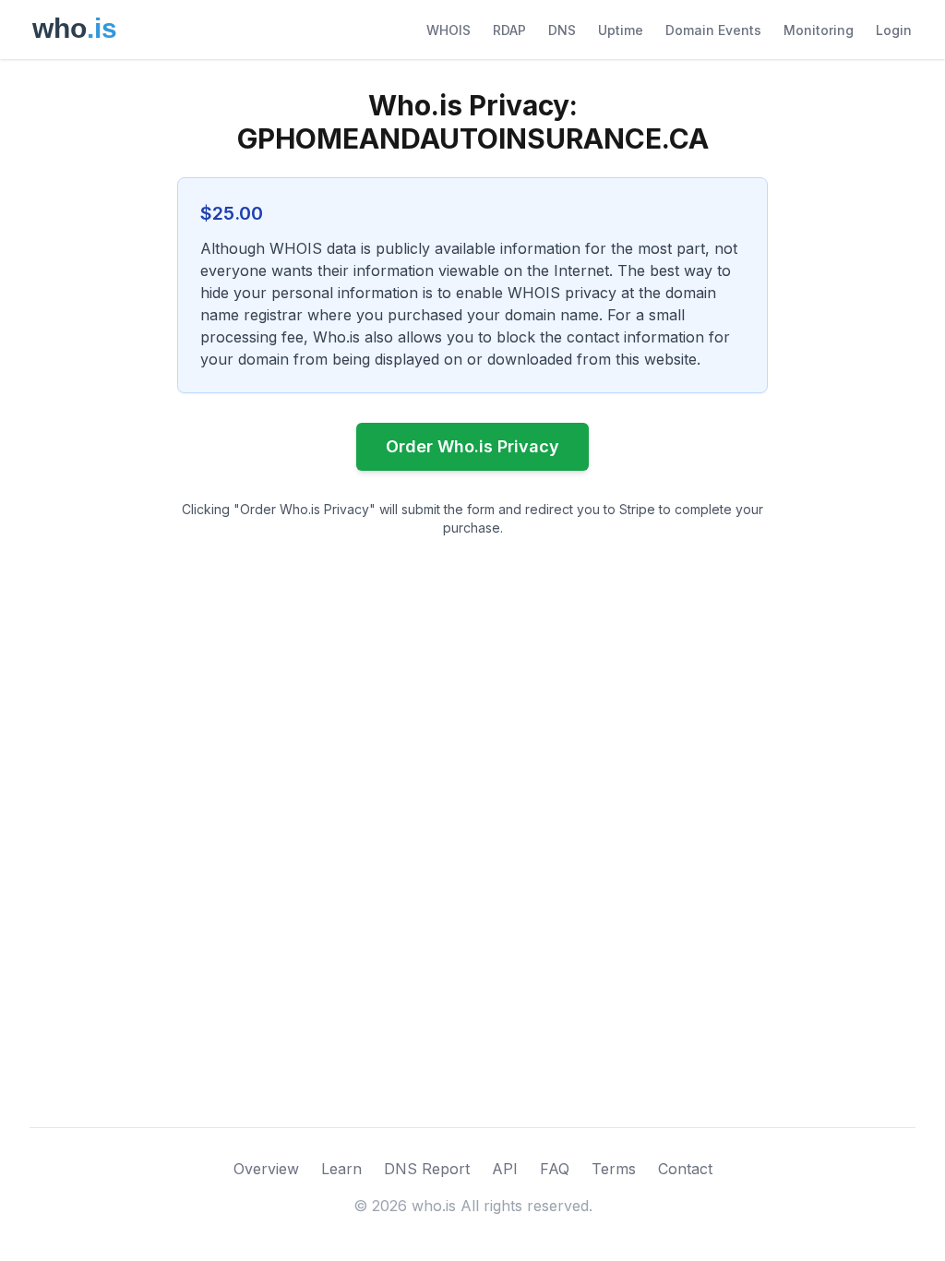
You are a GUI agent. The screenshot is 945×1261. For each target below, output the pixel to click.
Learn (341, 1168)
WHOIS (448, 30)
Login (894, 30)
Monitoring (819, 30)
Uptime (620, 30)
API (505, 1168)
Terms (614, 1168)
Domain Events (713, 30)
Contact (685, 1168)
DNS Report (427, 1168)
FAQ (554, 1168)
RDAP (509, 30)
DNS (562, 30)
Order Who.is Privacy (472, 446)
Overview (266, 1168)
